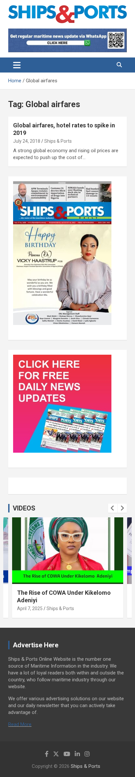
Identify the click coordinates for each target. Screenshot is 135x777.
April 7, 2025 (30, 608)
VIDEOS (24, 508)
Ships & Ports (58, 141)
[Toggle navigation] (17, 65)
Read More (19, 724)
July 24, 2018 (26, 141)
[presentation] (112, 508)
